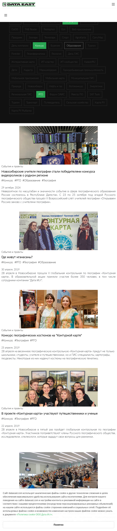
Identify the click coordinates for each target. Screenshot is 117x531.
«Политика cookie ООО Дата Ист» (34, 514)
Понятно (58, 525)
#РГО (18, 180)
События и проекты (12, 166)
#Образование (31, 180)
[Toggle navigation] (113, 4)
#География (49, 180)
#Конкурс (7, 180)
